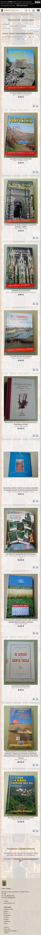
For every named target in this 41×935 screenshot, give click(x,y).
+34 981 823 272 (9, 895)
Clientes (6, 917)
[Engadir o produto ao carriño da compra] (33, 107)
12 (24, 42)
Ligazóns (6, 927)
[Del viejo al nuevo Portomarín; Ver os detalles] (21, 157)
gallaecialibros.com (9, 903)
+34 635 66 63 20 (10, 897)
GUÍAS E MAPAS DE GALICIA (27, 14)
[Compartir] (26, 11)
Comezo (3, 14)
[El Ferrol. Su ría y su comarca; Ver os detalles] (21, 355)
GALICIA (17, 14)
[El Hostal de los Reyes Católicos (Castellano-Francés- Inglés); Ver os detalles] (21, 223)
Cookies (6, 932)
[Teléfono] (29, 11)
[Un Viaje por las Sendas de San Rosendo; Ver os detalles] (21, 552)
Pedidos (6, 919)
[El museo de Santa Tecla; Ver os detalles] (21, 684)
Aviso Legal (7, 929)
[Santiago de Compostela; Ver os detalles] (21, 289)
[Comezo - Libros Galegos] (1, 10)
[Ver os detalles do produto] (37, 107)
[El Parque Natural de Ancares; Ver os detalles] (21, 91)
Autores (6, 911)
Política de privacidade (10, 931)
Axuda (5, 923)
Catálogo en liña (10, 14)
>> (27, 42)
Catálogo (5, 33)
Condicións (7, 921)
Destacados (7, 915)
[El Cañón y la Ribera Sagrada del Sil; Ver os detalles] (21, 816)
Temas (5, 913)
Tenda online (7, 907)
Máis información (22, 5)
